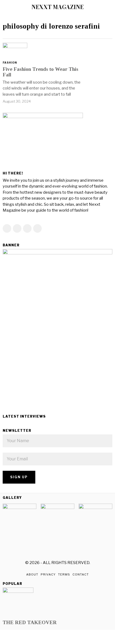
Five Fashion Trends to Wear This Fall (40, 71)
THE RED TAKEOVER (30, 622)
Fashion (10, 62)
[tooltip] (7, 228)
